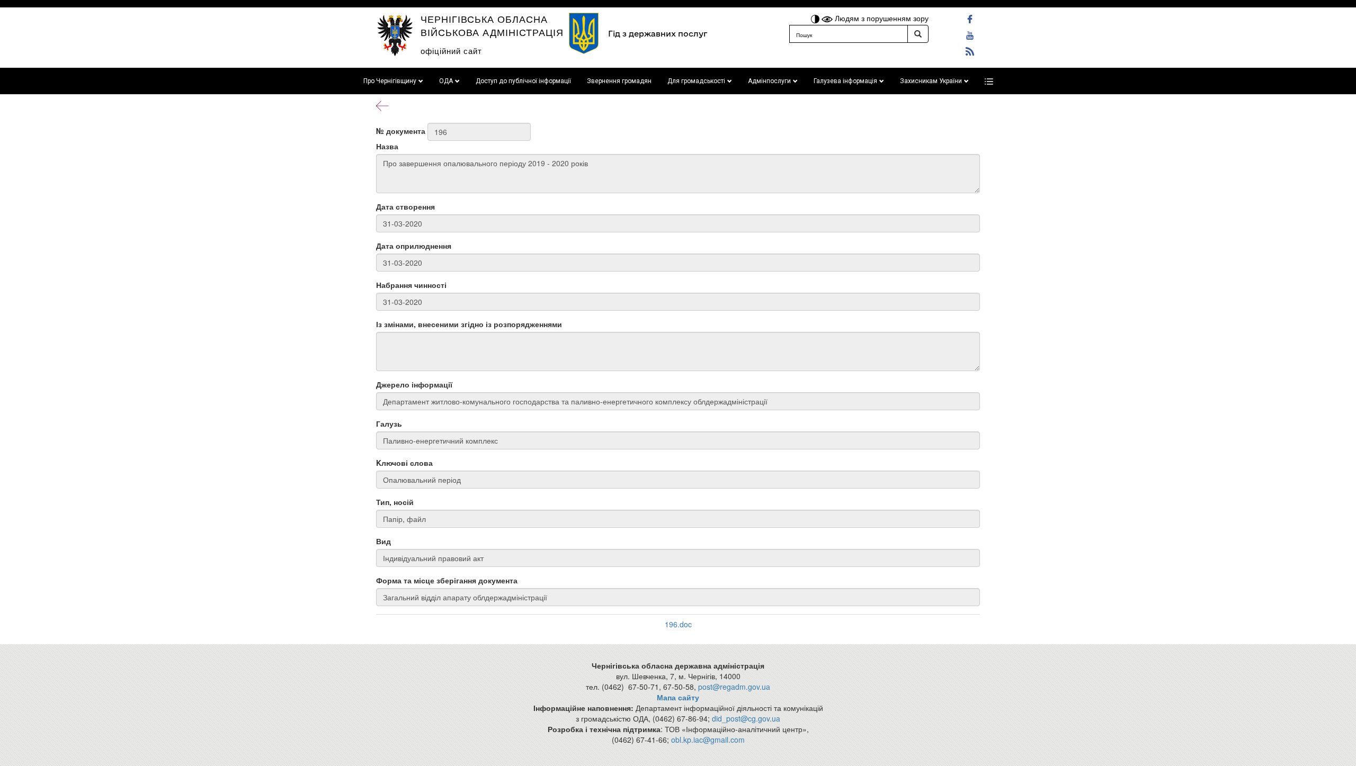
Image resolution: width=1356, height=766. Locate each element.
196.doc (678, 624)
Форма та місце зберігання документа (447, 580)
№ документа (400, 130)
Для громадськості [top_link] (696, 81)
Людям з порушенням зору (881, 18)
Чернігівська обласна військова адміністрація (492, 25)
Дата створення (405, 206)
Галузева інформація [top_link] (845, 81)
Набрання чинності (411, 285)
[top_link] (989, 81)
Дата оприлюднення (413, 245)
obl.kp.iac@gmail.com (708, 739)
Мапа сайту (678, 697)
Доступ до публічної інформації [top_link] (523, 81)
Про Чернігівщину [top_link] (389, 81)
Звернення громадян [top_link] (619, 81)
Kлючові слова (404, 462)
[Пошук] (918, 34)
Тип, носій (395, 502)
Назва (387, 146)
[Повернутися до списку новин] (382, 105)
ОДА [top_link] (446, 81)
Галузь (389, 423)
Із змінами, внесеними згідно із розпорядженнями (469, 324)
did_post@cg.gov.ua (746, 718)
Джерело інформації (414, 384)
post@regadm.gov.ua (734, 686)
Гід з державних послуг (657, 33)
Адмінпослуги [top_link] (769, 81)
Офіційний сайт (451, 50)
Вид (383, 541)
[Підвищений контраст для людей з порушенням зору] (816, 18)
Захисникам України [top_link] (931, 81)
